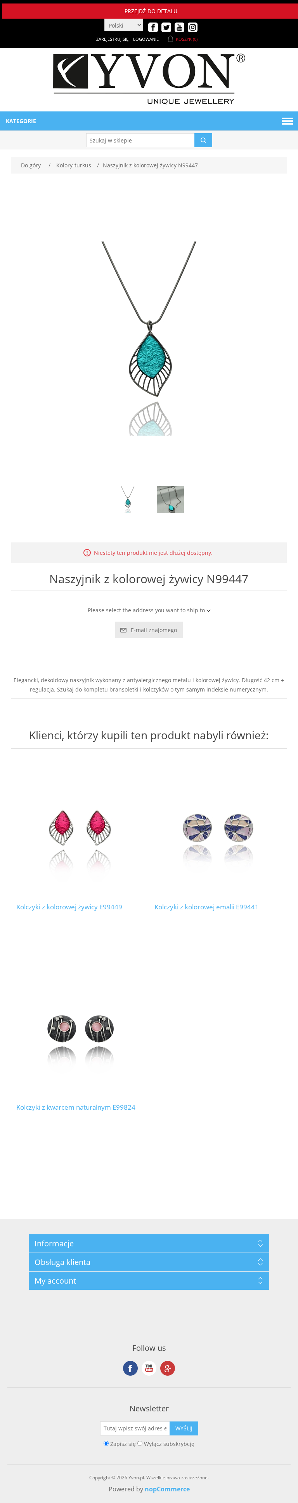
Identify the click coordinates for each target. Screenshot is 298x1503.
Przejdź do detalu (151, 11)
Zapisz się (123, 1443)
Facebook (130, 1368)
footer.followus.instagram (167, 1368)
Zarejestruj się (112, 39)
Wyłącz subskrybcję (169, 1443)
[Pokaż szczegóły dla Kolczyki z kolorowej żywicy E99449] (79, 827)
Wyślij (183, 1428)
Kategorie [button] (21, 121)
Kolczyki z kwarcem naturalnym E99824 (75, 1107)
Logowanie (146, 39)
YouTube (149, 1368)
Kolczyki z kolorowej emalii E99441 (206, 907)
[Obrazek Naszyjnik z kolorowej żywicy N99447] (127, 499)
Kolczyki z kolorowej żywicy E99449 (69, 907)
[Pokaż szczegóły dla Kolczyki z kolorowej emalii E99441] (218, 827)
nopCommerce (167, 1489)
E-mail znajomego (154, 630)
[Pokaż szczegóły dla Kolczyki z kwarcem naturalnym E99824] (79, 1027)
